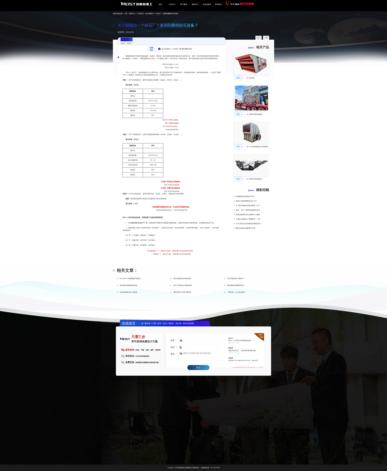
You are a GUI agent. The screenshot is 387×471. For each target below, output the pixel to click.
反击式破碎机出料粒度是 (182, 278)
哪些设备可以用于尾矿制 (182, 292)
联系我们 (218, 4)
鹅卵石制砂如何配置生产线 (245, 228)
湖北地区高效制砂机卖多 (128, 285)
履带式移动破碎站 (255, 179)
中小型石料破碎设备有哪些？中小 (248, 205)
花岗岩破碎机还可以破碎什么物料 (248, 214)
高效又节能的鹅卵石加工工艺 (246, 201)
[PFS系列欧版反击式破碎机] (251, 132)
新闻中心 (195, 4)
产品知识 (140, 13)
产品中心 (172, 4)
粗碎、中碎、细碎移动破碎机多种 (248, 210)
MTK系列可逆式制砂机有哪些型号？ (249, 223)
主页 (125, 13)
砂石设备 (151, 58)
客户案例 (183, 4)
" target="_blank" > (126, 39)
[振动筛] (251, 63)
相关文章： (127, 270)
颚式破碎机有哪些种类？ (236, 285)
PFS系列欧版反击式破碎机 (258, 146)
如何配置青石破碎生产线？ (245, 196)
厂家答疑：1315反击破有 (236, 292)
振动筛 (251, 78)
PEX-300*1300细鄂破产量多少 (130, 278)
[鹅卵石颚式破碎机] (251, 98)
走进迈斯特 (207, 4)
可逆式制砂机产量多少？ (236, 278)
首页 (160, 4)
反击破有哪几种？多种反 (128, 292)
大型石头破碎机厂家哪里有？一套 (248, 219)
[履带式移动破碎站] (251, 164)
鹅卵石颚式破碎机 (255, 114)
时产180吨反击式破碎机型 (182, 285)
